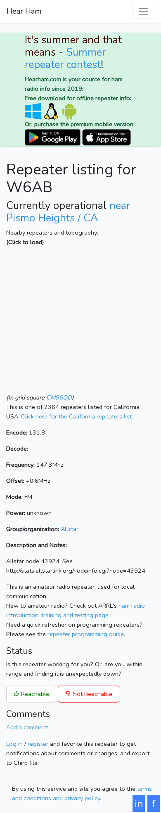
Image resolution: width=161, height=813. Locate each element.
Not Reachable (91, 694)
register (38, 744)
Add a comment (27, 727)
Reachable (34, 694)
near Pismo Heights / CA (68, 212)
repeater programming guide (85, 634)
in (139, 803)
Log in (14, 744)
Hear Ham (24, 11)
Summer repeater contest (65, 58)
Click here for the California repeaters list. (77, 416)
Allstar (69, 529)
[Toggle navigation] (143, 11)
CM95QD (59, 397)
